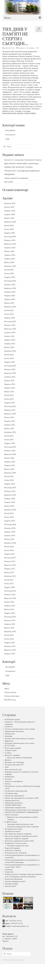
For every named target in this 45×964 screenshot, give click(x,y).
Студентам (9, 872)
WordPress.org (10, 700)
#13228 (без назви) (12, 719)
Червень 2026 (9, 211)
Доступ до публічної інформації (19, 758)
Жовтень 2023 (9, 325)
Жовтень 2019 (9, 491)
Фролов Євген (10, 48)
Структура (9, 869)
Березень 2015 (10, 631)
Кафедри (8, 774)
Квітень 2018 (9, 539)
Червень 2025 (9, 255)
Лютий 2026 (9, 225)
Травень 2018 (9, 535)
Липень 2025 (9, 251)
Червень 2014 (9, 654)
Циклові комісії (10, 886)
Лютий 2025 (9, 270)
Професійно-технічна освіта (16, 843)
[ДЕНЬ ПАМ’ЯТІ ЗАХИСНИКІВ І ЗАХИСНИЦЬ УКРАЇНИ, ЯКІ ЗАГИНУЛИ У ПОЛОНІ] (18, 900)
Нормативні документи (14, 803)
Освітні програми (11, 815)
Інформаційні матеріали (14, 731)
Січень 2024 (9, 314)
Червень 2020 (9, 462)
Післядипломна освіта (13, 829)
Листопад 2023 (10, 321)
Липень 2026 (9, 207)
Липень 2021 (9, 417)
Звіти (7, 767)
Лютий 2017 (9, 580)
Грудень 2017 (9, 554)
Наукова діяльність (12, 800)
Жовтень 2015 (9, 620)
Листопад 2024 (10, 281)
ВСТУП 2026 (10, 746)
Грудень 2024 (9, 277)
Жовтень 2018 (9, 528)
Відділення (9, 741)
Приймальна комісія (13, 831)
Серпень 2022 (9, 377)
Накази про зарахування (14, 796)
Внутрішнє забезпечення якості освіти (19, 743)
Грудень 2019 (9, 484)
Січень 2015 (9, 639)
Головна (8, 753)
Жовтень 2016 (9, 595)
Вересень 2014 (10, 650)
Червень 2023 (9, 340)
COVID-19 (9, 727)
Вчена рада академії (13, 748)
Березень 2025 (10, 266)
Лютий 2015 (9, 635)
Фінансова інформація (14, 879)
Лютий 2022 (9, 395)
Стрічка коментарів (11, 696)
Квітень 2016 (9, 609)
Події (7, 139)
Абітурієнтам (10, 734)
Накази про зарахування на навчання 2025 (22, 798)
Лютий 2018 (9, 547)
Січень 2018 (9, 550)
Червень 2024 (9, 296)
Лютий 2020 (9, 476)
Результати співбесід (13, 850)
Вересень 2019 (10, 495)
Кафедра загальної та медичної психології (21, 772)
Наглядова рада (11, 793)
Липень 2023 (9, 336)
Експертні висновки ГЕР (14, 765)
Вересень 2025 (10, 244)
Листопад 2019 (10, 487)
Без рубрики (30, 48)
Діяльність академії (12, 755)
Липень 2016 (9, 602)
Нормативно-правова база (15, 808)
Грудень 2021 (9, 403)
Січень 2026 (9, 229)
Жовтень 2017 (9, 561)
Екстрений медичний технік (18, 846)
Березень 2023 (10, 351)
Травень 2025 (9, 259)
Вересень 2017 (10, 565)
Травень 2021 (9, 425)
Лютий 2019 (9, 513)
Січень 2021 (9, 440)
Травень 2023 (9, 344)
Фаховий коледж (11, 884)
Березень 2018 (10, 543)
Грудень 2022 (9, 362)
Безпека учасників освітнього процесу (19, 738)
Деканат (8, 760)
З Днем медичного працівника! (16, 178)
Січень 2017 (9, 583)
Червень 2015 (9, 624)
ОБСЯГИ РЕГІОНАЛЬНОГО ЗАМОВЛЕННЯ (21, 812)
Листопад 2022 (10, 366)
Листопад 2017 (10, 558)
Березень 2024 (10, 307)
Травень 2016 (9, 606)
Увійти (6, 689)
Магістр (8, 784)
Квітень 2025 (9, 262)
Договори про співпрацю (14, 762)
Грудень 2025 (9, 233)
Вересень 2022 (10, 373)
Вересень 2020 (10, 454)
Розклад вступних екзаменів (16, 853)
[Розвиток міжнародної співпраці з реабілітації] (28, 906)
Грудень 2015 (9, 613)
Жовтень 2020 (9, 451)
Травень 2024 (9, 299)
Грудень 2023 (9, 318)
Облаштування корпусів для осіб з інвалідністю (23, 810)
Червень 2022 (9, 384)
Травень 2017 (9, 569)
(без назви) (8, 182)
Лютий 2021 (9, 436)
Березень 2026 (10, 222)
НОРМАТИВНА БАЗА (13, 805)
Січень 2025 (9, 273)
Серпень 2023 (9, 332)
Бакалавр (8, 736)
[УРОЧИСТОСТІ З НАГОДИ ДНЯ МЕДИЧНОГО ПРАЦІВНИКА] (28, 900)
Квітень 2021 (9, 428)
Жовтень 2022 (9, 369)
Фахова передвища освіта (15, 881)
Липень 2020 (9, 458)
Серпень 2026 (9, 203)
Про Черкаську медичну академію (18, 834)
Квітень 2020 (9, 469)
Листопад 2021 (10, 406)
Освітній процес (11, 822)
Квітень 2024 (9, 303)
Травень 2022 (9, 388)
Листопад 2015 (10, 617)
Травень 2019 (9, 502)
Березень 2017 (10, 576)
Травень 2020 (9, 465)
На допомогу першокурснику (16, 791)
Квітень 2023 (9, 347)
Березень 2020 (10, 473)
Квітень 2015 (9, 628)
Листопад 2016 (10, 591)
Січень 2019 (9, 517)
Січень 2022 (9, 399)
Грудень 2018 (9, 521)
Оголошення (10, 135)
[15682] (18, 906)
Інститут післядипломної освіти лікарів (20, 729)
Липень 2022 (9, 380)
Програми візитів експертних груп (20, 824)
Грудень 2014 (9, 643)
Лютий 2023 (9, 355)
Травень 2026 (9, 214)
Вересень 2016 (10, 598)
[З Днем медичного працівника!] (7, 906)
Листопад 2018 (10, 524)
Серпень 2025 (9, 248)
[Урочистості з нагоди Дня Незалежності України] (7, 900)
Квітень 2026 (9, 218)
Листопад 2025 (10, 237)
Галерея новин (11, 750)
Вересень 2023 (10, 329)
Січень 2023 (9, 358)
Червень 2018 (9, 532)
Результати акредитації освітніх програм (23, 827)
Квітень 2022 (9, 392)
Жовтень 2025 (9, 240)
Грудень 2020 (9, 443)
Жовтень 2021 (9, 410)
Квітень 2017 (9, 572)
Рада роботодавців (12, 848)
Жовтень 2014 (9, 646)
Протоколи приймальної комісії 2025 (19, 841)
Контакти (8, 779)
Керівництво (9, 777)
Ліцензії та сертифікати (14, 781)
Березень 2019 (10, 510)
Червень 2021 (9, 421)
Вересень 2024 (10, 288)
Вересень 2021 (10, 414)
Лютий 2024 (9, 310)
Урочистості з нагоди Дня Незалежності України (23, 160)
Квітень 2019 (9, 506)
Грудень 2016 (9, 587)
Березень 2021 (10, 432)
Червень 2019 (9, 499)
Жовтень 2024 (9, 284)
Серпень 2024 (9, 292)
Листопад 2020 (10, 447)
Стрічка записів (10, 692)
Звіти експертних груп (13, 769)
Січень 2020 (9, 480)
